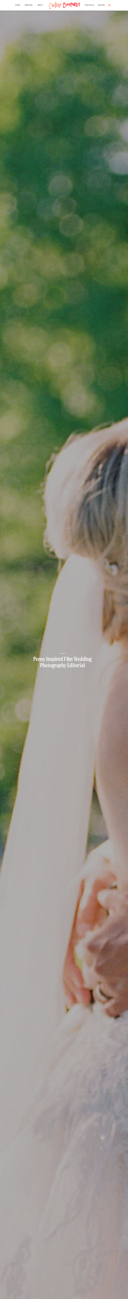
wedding (62, 653)
